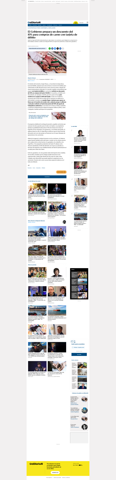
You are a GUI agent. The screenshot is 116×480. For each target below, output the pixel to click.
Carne (34, 167)
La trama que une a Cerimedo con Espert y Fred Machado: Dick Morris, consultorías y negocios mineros (37, 280)
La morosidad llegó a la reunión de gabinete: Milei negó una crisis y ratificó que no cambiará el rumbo (36, 374)
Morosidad (62, 1)
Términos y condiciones (66, 477)
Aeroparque (66, 1)
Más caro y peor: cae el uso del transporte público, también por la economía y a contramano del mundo (36, 258)
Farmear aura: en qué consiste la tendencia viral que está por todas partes (36, 196)
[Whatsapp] (50, 48)
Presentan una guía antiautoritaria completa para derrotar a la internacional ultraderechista (80, 171)
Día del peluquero (88, 1)
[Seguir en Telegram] (76, 465)
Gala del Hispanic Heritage (77, 1)
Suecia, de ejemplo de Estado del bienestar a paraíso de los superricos (37, 213)
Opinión (44, 25)
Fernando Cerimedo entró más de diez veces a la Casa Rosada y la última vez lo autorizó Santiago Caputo (56, 299)
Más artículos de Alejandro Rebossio (36, 220)
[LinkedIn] (60, 48)
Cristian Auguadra (57, 1)
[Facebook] (52, 48)
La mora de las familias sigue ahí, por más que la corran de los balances (56, 374)
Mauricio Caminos (31, 282)
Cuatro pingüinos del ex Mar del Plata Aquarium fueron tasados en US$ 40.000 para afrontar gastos (36, 355)
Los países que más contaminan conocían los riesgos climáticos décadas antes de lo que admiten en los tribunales (74, 386)
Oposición (42, 1)
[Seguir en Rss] (81, 465)
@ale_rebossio (31, 80)
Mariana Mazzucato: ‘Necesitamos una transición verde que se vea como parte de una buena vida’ (74, 365)
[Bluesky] (55, 48)
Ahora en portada (32, 264)
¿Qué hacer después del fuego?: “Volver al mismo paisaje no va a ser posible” (74, 379)
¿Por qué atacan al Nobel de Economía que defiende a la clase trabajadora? (56, 196)
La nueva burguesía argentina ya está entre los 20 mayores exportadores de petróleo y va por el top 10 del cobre (37, 239)
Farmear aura (83, 1)
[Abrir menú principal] (87, 22)
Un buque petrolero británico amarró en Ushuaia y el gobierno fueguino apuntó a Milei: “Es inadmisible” (36, 318)
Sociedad (39, 25)
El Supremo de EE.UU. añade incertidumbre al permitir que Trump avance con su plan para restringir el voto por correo (56, 355)
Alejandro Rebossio (32, 78)
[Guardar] (63, 48)
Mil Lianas (55, 25)
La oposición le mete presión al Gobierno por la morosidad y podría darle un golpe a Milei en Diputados (37, 337)
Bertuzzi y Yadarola (70, 1)
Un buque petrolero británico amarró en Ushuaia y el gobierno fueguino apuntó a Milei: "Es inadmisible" (80, 222)
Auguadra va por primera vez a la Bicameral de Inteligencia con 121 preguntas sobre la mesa (56, 337)
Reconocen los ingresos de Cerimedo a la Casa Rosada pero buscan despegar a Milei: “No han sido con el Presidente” (37, 299)
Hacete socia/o (75, 23)
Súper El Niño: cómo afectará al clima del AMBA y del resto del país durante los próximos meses (74, 372)
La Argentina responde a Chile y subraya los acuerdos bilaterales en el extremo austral (57, 318)
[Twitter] (58, 48)
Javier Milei (53, 1)
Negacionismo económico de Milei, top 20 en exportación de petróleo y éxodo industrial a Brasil (57, 239)
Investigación (49, 25)
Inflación (43, 167)
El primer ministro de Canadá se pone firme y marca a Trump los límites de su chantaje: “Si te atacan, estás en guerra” (57, 214)
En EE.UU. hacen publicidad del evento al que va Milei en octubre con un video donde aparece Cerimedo (56, 280)
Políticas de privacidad (57, 477)
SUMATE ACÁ (55, 472)
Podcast (60, 25)
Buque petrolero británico (47, 1)
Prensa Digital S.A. (49, 477)
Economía (35, 25)
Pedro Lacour (30, 302)
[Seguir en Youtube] (80, 465)
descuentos (38, 167)
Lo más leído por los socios (34, 181)
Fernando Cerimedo (38, 1)
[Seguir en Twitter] (73, 465)
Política (30, 25)
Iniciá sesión (81, 22)
